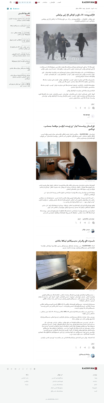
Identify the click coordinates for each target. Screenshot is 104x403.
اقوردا (92, 8)
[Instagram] (93, 108)
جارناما (26, 385)
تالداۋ (38, 2)
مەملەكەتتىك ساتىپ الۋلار (57, 391)
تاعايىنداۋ (88, 8)
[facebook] (27, 369)
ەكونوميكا (94, 388)
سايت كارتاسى (25, 378)
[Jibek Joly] (15, 8)
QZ (27, 3)
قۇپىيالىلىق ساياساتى (58, 381)
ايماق (92, 104)
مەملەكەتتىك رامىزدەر (58, 385)
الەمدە (95, 391)
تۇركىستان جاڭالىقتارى (88, 219)
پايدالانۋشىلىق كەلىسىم (57, 378)
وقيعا (84, 8)
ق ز (17, 3)
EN (22, 3)
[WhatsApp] (89, 108)
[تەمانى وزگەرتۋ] (35, 2)
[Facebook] (80, 108)
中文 (20, 3)
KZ (30, 3)
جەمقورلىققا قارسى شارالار (57, 388)
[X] (76, 108)
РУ (25, 3)
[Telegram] (85, 108)
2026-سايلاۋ (79, 8)
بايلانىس (26, 381)
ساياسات (95, 381)
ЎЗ (14, 3)
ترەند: (95, 8)
